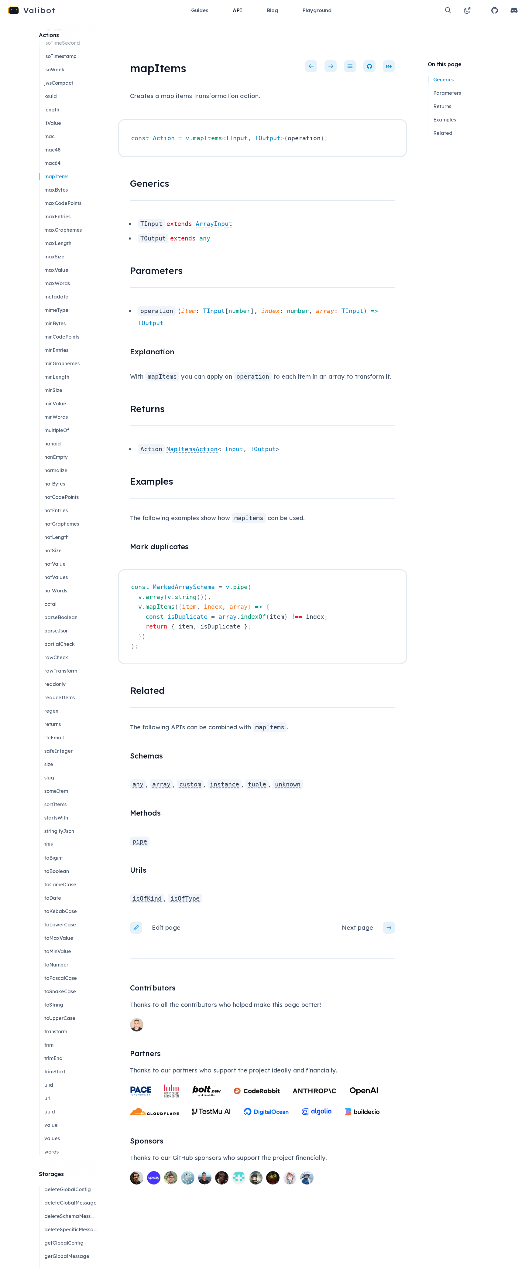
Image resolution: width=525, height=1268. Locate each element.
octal (50, 604)
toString (53, 1005)
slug (49, 778)
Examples (444, 120)
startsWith (56, 818)
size (48, 764)
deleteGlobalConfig (67, 1189)
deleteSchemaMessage (70, 1216)
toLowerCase (60, 925)
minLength (56, 377)
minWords (56, 417)
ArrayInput (214, 223)
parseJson (56, 631)
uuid (49, 1112)
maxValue (56, 270)
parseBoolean (60, 617)
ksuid (50, 96)
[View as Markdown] (389, 66)
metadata (56, 297)
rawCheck (56, 657)
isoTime (53, 29)
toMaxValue (58, 938)
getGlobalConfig (64, 1243)
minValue (55, 404)
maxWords (57, 283)
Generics (443, 80)
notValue (55, 564)
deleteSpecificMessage (70, 1229)
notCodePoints (61, 497)
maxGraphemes (63, 230)
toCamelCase (60, 884)
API (237, 10)
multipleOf (56, 430)
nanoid (52, 444)
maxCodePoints (62, 203)
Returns (442, 106)
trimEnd (53, 1058)
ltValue (52, 123)
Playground (316, 10)
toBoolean (56, 871)
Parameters (447, 93)
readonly (55, 684)
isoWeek (54, 69)
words (51, 1152)
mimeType (56, 310)
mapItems (56, 176)
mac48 (52, 150)
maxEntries (57, 216)
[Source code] (369, 66)
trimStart (54, 1072)
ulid (48, 1085)
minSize (53, 390)
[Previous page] (311, 66)
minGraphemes (62, 363)
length (51, 110)
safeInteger (58, 751)
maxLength (57, 243)
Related (442, 133)
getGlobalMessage (66, 1256)
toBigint (53, 858)
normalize (55, 470)
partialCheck (59, 644)
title (48, 844)
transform (55, 1031)
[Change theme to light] (467, 10)
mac (49, 136)
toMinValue (57, 951)
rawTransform (60, 671)
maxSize (54, 257)
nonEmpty (56, 457)
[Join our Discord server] (514, 10)
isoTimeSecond (62, 43)
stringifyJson (59, 831)
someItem (56, 791)
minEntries (56, 350)
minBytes (55, 323)
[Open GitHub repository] (495, 10)
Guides (199, 10)
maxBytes (56, 190)
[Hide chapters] (350, 66)
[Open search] (448, 10)
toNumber (56, 965)
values (52, 1138)
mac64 (52, 163)
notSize (53, 550)
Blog (272, 10)
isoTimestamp (60, 56)
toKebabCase (60, 911)
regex (51, 711)
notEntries (56, 510)
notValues (56, 577)
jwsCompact (58, 83)
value (51, 1125)
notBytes (54, 484)
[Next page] (330, 66)
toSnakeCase (60, 991)
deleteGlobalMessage (70, 1203)
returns (52, 724)
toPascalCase (60, 978)
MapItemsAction (192, 449)
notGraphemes (61, 524)
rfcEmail (54, 738)
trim (48, 1045)
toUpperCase (59, 1018)
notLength (56, 537)
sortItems (55, 804)
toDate (52, 898)
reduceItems (59, 697)
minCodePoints (61, 337)
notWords (55, 591)
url (47, 1098)
